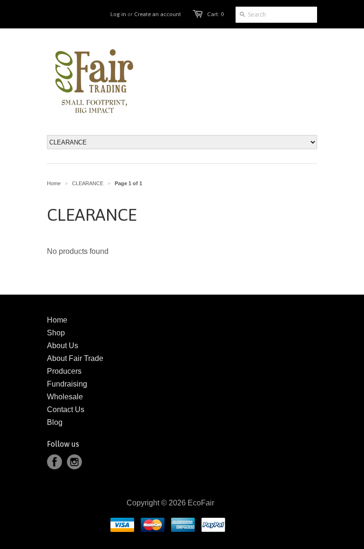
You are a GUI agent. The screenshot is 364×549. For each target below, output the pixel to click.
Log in (118, 14)
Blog (55, 422)
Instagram (74, 461)
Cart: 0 (215, 14)
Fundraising (67, 384)
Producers (64, 371)
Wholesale (65, 397)
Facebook (54, 461)
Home (57, 320)
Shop (56, 333)
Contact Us (65, 409)
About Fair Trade (75, 358)
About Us (62, 346)
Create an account (157, 14)
